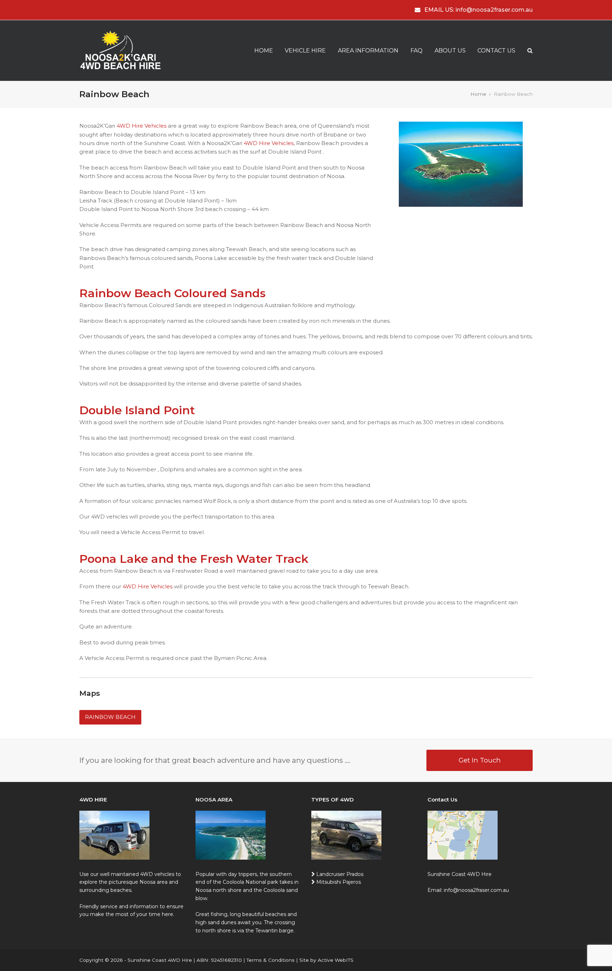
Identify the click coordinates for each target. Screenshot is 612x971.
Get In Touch (480, 760)
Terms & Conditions (270, 960)
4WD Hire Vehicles (141, 125)
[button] (530, 51)
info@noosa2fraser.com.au (494, 9)
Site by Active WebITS (326, 960)
